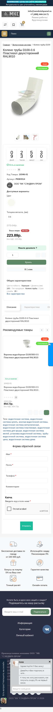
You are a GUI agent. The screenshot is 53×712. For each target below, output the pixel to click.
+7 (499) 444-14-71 (39, 14)
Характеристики (32, 307)
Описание (11, 307)
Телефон (10, 476)
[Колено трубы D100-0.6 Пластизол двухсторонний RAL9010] (26, 96)
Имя (8, 454)
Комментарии (12, 486)
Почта (9, 465)
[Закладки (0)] (13, 25)
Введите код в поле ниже (17, 501)
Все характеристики (16, 294)
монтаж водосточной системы (33, 422)
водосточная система (18, 419)
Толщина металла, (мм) (17, 212)
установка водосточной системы (25, 433)
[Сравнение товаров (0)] (5, 25)
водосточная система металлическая (21, 425)
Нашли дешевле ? (27, 248)
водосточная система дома (22, 439)
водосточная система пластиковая (19, 428)
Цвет (9, 196)
